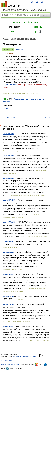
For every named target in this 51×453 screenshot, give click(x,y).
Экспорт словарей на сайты (10, 364)
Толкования (13, 27)
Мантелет (11, 117)
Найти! (45, 15)
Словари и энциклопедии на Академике (23, 10)
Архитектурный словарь (25, 22)
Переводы (37, 27)
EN (32, 2)
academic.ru (10, 4)
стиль (5, 108)
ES (42, 2)
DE (37, 2)
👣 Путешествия (6, 361)
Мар (44, 117)
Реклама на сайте (29, 356)
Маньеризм (8, 134)
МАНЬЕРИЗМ (9, 200)
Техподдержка (17, 356)
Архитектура (11, 85)
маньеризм (8, 241)
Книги (14, 31)
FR (47, 2)
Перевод (19, 49)
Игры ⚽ (37, 31)
